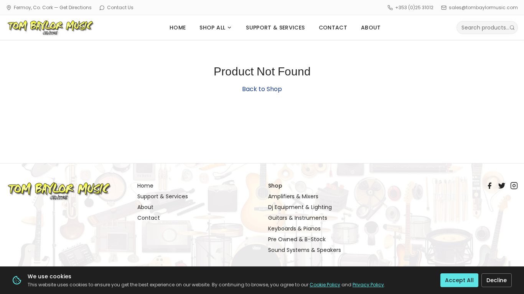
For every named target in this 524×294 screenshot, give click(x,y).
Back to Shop (262, 89)
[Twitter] (502, 185)
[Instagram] (514, 185)
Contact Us (120, 8)
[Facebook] (489, 185)
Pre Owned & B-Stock (297, 239)
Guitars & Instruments (297, 218)
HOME (178, 27)
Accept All (459, 280)
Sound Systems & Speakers (304, 250)
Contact (148, 218)
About (145, 207)
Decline (496, 280)
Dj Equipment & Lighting (300, 207)
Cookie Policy (325, 284)
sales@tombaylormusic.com (483, 8)
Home (145, 185)
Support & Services (162, 196)
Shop (275, 185)
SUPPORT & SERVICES (275, 27)
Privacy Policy (368, 284)
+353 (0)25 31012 (414, 8)
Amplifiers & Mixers (293, 196)
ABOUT (371, 27)
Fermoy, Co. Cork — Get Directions (53, 8)
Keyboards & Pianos (294, 228)
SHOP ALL (212, 27)
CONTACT (333, 27)
